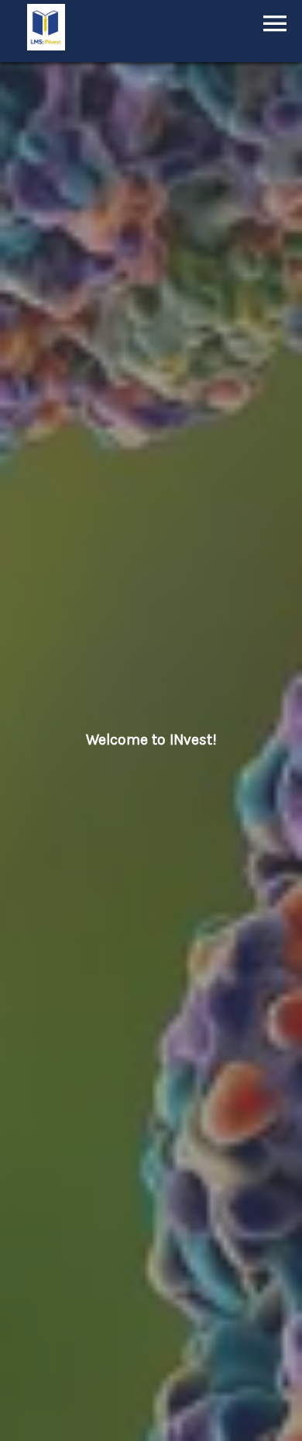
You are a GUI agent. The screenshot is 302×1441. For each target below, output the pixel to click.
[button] (274, 23)
